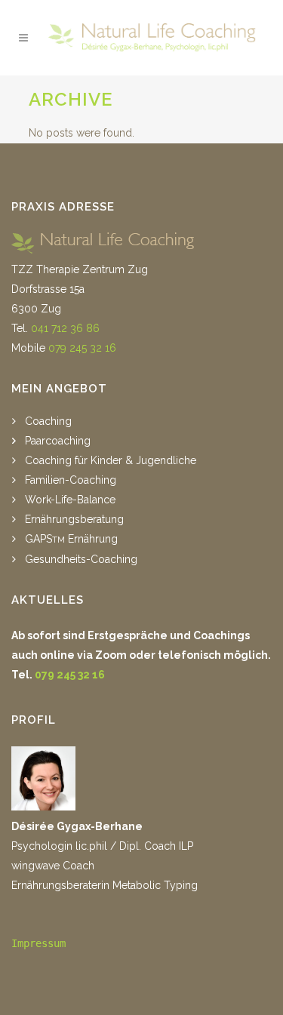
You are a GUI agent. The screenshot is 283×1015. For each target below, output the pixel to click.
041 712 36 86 (65, 328)
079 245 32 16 (82, 348)
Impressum (38, 943)
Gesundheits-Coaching (81, 559)
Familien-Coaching (70, 480)
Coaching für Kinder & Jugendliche (110, 460)
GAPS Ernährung (71, 539)
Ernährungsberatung (74, 519)
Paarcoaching (58, 441)
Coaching (48, 421)
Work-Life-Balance (70, 500)
